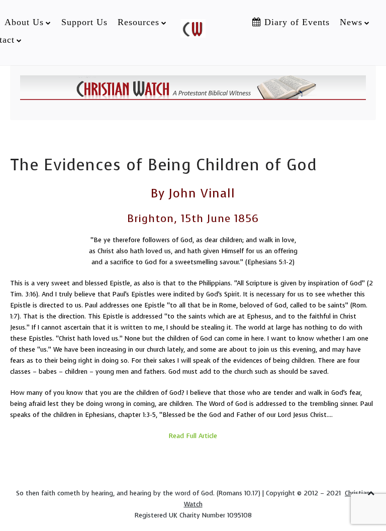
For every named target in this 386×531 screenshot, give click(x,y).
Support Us (84, 22)
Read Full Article (193, 436)
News (351, 22)
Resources (138, 22)
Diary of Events (295, 22)
